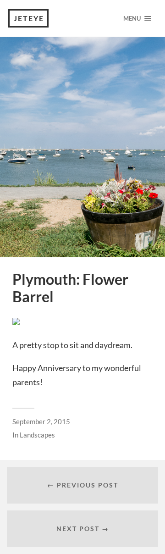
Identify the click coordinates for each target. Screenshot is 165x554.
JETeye (29, 18)
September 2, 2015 (41, 421)
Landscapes (37, 435)
